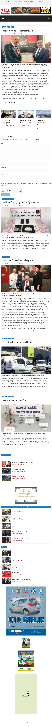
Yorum (3, 143)
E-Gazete (13, 20)
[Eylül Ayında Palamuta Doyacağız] (6, 526)
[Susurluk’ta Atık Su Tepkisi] (6, 478)
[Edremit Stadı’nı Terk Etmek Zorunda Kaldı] (6, 580)
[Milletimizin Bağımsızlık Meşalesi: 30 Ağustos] (6, 464)
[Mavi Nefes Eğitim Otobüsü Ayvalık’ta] (26, 111)
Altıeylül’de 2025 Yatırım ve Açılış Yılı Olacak (22, 572)
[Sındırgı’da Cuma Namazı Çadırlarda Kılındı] (6, 560)
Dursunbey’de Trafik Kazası (18, 469)
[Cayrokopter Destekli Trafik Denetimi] (43, 111)
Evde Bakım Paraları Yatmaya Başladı (20, 538)
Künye (18, 20)
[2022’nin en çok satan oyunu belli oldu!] (6, 533)
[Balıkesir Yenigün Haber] (2, 18)
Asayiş (4, 198)
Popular (27, 507)
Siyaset (28, 17)
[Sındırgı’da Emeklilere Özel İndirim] (6, 567)
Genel (6, 17)
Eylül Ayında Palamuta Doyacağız (19, 525)
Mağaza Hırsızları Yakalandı (18, 552)
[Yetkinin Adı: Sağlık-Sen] (6, 512)
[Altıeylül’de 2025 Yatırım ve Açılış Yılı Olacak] (6, 574)
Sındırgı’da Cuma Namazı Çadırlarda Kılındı (22, 559)
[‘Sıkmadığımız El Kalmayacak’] (8, 111)
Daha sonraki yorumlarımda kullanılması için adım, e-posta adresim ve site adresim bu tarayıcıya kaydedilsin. (26, 184)
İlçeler (12, 17)
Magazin (7, 20)
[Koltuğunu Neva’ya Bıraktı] (6, 519)
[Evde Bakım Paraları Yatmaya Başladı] (6, 540)
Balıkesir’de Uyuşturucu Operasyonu (40, 98)
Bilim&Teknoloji (36, 17)
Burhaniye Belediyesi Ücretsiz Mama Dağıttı (13, 98)
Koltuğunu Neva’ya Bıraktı (18, 518)
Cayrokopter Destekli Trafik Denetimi (41, 123)
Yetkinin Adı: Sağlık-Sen (17, 511)
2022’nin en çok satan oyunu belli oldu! (21, 531)
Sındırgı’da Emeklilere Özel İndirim (20, 565)
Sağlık (23, 17)
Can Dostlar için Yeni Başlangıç (36, 1)
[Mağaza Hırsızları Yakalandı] (6, 553)
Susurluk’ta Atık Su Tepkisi (18, 476)
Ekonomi (18, 17)
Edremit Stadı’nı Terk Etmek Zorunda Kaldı (21, 579)
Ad (2, 161)
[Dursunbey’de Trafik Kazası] (6, 471)
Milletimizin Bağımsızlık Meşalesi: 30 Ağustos (22, 462)
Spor (43, 17)
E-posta (3, 167)
